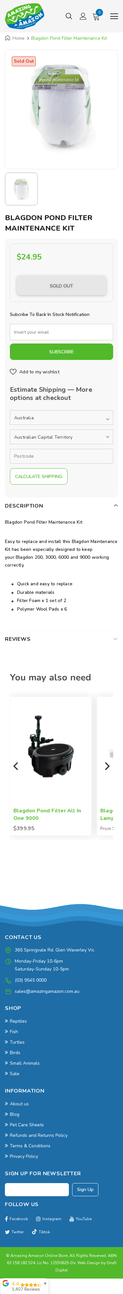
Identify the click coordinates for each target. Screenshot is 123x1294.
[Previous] (16, 766)
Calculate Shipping (38, 476)
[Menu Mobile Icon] (114, 16)
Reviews (18, 639)
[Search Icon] (69, 16)
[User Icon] (83, 16)
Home (18, 38)
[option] (61, 106)
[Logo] (24, 16)
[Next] (106, 766)
